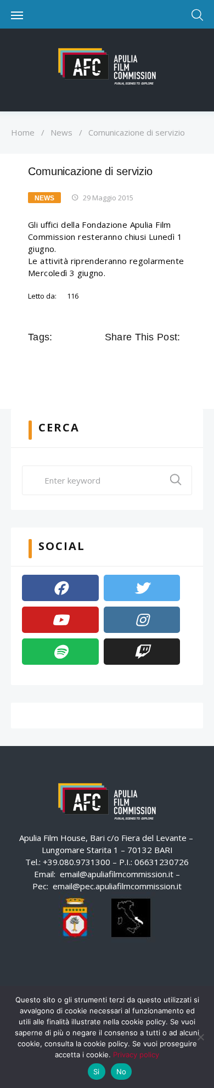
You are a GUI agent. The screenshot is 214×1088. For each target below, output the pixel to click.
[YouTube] (60, 620)
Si (96, 1071)
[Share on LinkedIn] (159, 361)
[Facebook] (60, 588)
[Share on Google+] (143, 361)
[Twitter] (142, 588)
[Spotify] (60, 651)
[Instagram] (142, 620)
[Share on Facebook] (112, 361)
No (121, 1071)
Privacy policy (136, 1054)
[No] (200, 1036)
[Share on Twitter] (128, 361)
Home (23, 132)
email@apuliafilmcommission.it (116, 873)
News (61, 132)
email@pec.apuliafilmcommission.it (117, 886)
